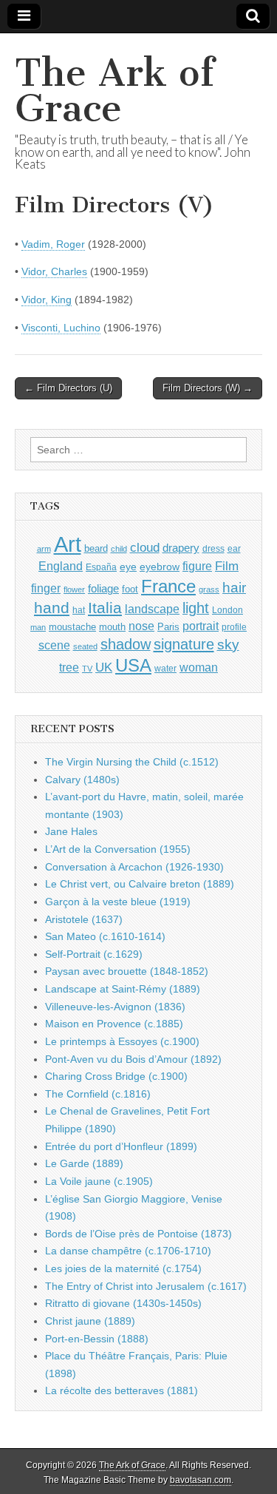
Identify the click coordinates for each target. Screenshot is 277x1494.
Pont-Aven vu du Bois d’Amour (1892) (133, 1059)
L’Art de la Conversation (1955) (118, 849)
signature (184, 644)
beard (96, 548)
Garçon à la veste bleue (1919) (118, 901)
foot (130, 589)
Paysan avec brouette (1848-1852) (126, 971)
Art (67, 544)
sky (228, 644)
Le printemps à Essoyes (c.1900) (122, 1041)
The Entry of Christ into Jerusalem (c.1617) (146, 1286)
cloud (145, 547)
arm (44, 548)
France (168, 586)
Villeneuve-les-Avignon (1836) (115, 1007)
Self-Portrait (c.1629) (94, 954)
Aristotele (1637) (84, 919)
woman (198, 667)
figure (197, 566)
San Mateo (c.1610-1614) (105, 936)
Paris (168, 627)
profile (234, 627)
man (38, 627)
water (165, 668)
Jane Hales (71, 831)
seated (85, 646)
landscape (152, 608)
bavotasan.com (200, 1480)
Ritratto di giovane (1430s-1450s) (123, 1303)
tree (69, 667)
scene (54, 645)
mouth (112, 626)
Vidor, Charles (54, 271)
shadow (125, 644)
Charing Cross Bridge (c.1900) (116, 1076)
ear (234, 549)
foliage (103, 589)
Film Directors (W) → (208, 387)
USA (133, 665)
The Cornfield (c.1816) (98, 1094)
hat (78, 610)
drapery (181, 547)
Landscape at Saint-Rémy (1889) (122, 989)
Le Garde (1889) (84, 1163)
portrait (200, 625)
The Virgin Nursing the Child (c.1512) (132, 762)
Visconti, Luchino (60, 328)
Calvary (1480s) (82, 779)
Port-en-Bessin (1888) (96, 1339)
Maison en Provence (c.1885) (114, 1024)
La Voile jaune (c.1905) (99, 1181)
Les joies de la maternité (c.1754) (123, 1268)
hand (51, 607)
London (227, 610)
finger (46, 588)
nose (141, 626)
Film (227, 566)
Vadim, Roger (53, 244)
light (195, 608)
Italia (105, 607)
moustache (72, 626)
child (119, 548)
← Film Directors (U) (68, 387)
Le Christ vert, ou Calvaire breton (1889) (139, 884)
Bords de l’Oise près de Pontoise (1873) (138, 1234)
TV (87, 668)
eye (128, 566)
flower (74, 589)
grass (209, 589)
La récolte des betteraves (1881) (121, 1390)
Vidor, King (46, 299)
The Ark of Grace (114, 90)
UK (103, 667)
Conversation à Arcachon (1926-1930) (134, 867)
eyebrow (159, 566)
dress (213, 549)
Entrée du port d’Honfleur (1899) (121, 1146)
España (101, 567)
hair (234, 587)
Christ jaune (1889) (90, 1321)
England (60, 565)
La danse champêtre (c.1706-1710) (128, 1251)
